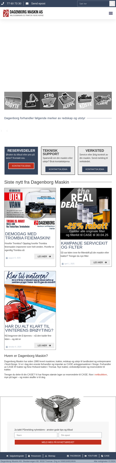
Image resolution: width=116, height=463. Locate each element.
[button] (111, 13)
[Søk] (112, 3)
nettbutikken (101, 374)
